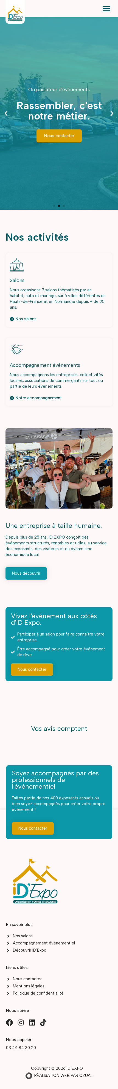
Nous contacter (59, 135)
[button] (106, 8)
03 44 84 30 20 (21, 1047)
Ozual (85, 1075)
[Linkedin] (32, 1022)
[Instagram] (20, 1022)
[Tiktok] (43, 1022)
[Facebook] (9, 1022)
